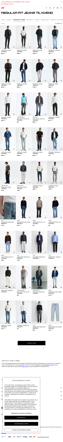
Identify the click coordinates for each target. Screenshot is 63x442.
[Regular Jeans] (24, 37)
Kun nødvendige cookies (21, 423)
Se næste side (31, 343)
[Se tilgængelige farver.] (18, 122)
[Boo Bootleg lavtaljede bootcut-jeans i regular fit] (24, 104)
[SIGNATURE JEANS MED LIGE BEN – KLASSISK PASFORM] (55, 242)
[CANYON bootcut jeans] (39, 207)
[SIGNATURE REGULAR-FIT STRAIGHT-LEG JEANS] (8, 207)
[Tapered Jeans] (8, 37)
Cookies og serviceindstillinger (21, 430)
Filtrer (57, 23)
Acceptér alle (21, 417)
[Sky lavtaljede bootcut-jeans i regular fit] (39, 104)
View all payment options (43, 437)
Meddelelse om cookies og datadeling (21, 413)
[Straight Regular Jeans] (55, 139)
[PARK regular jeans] (24, 207)
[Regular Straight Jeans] (8, 277)
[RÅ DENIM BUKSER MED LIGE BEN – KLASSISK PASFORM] (39, 242)
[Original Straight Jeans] (55, 37)
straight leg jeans (48, 365)
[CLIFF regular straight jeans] (8, 242)
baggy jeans (25, 366)
